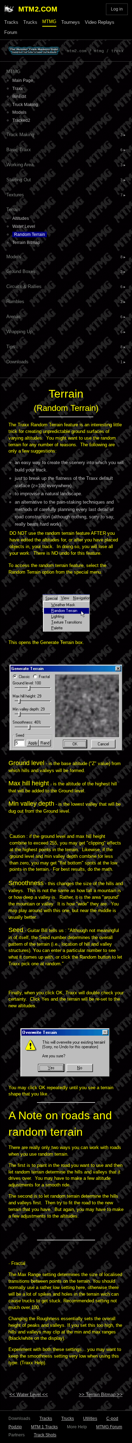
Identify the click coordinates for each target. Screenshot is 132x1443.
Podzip (15, 1426)
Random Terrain (29, 234)
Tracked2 (21, 120)
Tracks (11, 22)
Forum (10, 32)
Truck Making (25, 104)
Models (19, 112)
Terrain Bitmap (26, 242)
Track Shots (45, 1435)
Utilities (90, 1418)
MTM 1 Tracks (44, 1426)
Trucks (30, 22)
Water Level (23, 226)
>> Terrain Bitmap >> (100, 1394)
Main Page (22, 80)
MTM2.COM (38, 9)
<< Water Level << (29, 1394)
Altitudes (20, 218)
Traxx (17, 88)
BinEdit (19, 96)
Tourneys (70, 22)
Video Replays (99, 22)
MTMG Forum (109, 1426)
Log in (117, 9)
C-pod (112, 1418)
